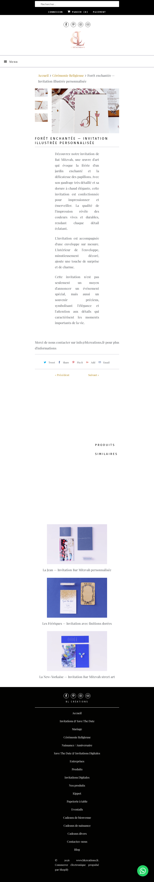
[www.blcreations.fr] (77, 41)
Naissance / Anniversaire (77, 745)
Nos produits (77, 785)
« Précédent (62, 375)
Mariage (77, 729)
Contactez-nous (77, 841)
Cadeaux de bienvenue (77, 817)
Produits (77, 769)
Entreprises (77, 761)
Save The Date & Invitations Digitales (77, 753)
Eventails (77, 809)
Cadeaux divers (77, 833)
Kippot (77, 793)
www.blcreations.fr (87, 860)
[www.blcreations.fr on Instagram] (80, 24)
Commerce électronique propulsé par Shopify (77, 867)
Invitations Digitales (77, 777)
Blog (77, 849)
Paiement (99, 12)
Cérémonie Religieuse (77, 737)
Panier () (79, 12)
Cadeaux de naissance (77, 825)
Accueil (77, 713)
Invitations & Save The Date (77, 721)
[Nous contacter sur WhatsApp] (142, 870)
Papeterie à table (77, 801)
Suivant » (93, 375)
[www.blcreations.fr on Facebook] (66, 24)
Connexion (55, 12)
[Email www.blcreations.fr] (87, 24)
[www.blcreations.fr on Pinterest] (73, 24)
